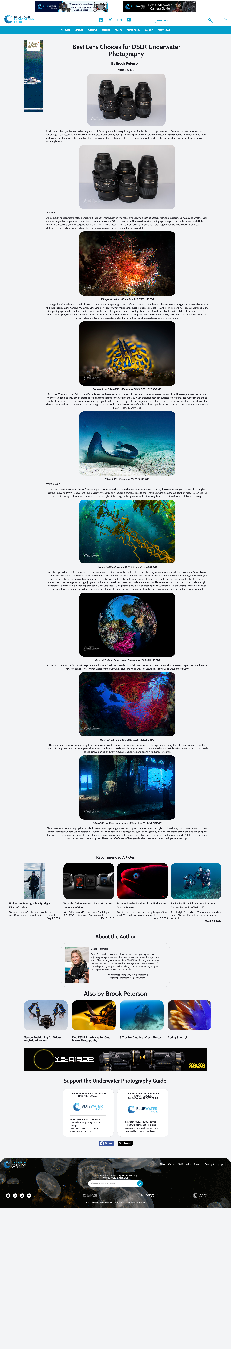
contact (171, 1164)
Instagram (221, 1164)
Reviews (118, 30)
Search (210, 20)
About (162, 1164)
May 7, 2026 (53, 918)
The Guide (65, 30)
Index (188, 1164)
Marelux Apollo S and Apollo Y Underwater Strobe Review (141, 905)
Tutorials (92, 30)
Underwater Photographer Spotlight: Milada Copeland (30, 905)
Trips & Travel (133, 30)
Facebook (142, 974)
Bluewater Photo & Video (85, 1119)
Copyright (209, 1164)
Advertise (198, 1164)
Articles (79, 30)
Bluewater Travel (132, 1121)
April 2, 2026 (161, 918)
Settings (106, 30)
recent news (164, 30)
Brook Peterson (128, 63)
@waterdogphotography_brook (126, 977)
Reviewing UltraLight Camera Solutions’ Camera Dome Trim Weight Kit (193, 905)
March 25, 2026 (213, 921)
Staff (180, 1164)
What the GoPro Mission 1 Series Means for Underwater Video (87, 905)
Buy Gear (149, 30)
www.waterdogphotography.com (120, 974)
